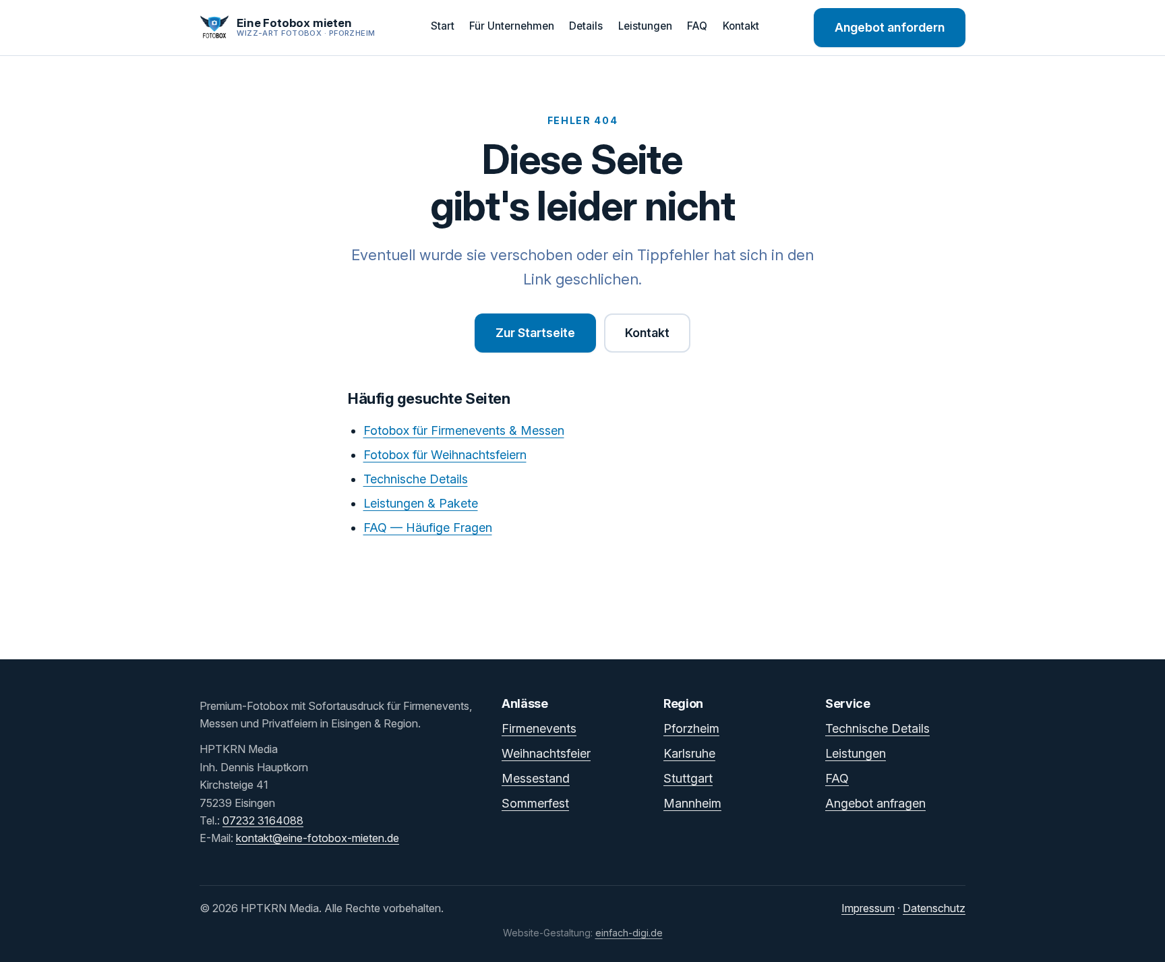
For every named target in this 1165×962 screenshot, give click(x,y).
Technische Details (415, 479)
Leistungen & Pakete (420, 503)
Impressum (868, 908)
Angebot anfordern (890, 27)
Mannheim (692, 803)
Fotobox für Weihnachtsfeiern (445, 455)
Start (442, 26)
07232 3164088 (262, 820)
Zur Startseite (535, 333)
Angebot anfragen (875, 803)
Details (586, 26)
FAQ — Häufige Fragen (427, 527)
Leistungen (645, 26)
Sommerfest (535, 803)
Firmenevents (539, 728)
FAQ (697, 26)
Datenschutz (934, 908)
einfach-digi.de (629, 932)
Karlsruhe (689, 753)
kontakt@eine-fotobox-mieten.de (317, 838)
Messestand (536, 778)
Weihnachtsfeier (546, 753)
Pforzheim (691, 728)
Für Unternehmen (511, 26)
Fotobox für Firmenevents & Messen (463, 430)
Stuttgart (688, 778)
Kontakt (741, 26)
